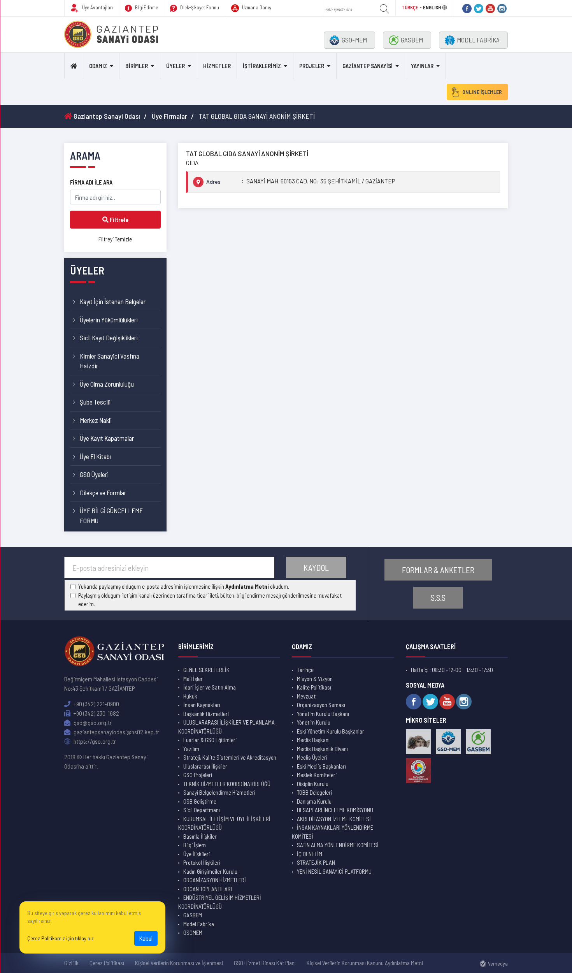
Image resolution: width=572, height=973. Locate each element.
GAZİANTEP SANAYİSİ (367, 65)
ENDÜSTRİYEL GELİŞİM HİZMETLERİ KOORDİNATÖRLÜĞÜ (219, 902)
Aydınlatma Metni (247, 586)
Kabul (146, 938)
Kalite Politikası (314, 687)
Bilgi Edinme (146, 7)
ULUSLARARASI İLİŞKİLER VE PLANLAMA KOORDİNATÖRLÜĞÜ (226, 727)
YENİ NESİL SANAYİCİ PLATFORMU (334, 871)
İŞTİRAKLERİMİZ (262, 65)
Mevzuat (306, 696)
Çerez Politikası (106, 962)
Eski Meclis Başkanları (321, 766)
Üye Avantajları (97, 7)
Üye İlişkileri (196, 853)
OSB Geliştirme (199, 801)
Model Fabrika (198, 923)
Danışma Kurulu (314, 801)
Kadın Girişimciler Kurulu (210, 871)
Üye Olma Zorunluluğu (107, 384)
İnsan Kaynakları (201, 704)
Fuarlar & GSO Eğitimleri (210, 739)
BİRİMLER (136, 65)
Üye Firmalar (169, 116)
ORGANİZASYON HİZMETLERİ (214, 879)
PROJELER (311, 65)
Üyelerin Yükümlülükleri (109, 320)
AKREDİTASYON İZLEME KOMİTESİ (334, 818)
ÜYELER (175, 65)
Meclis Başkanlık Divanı (322, 748)
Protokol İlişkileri (201, 862)
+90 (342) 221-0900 (95, 703)
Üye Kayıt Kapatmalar (107, 438)
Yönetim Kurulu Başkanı (323, 713)
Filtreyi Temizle (115, 239)
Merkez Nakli (96, 420)
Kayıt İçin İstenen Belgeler (113, 301)
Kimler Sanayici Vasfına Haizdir (109, 361)
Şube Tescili (95, 402)
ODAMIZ (98, 65)
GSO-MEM (354, 40)
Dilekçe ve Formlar (103, 492)
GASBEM (412, 40)
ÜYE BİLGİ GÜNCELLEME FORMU (111, 515)
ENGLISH (432, 7)
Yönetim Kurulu (313, 722)
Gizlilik (71, 962)
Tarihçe (305, 669)
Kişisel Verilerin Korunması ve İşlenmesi (179, 962)
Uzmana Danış (256, 7)
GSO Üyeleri (94, 474)
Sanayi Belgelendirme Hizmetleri (219, 792)
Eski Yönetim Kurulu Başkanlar (330, 731)
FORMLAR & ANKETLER (438, 570)
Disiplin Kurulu (312, 783)
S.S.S (438, 597)
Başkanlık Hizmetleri (206, 713)
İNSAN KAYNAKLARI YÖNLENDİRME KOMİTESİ (332, 832)
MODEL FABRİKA (478, 40)
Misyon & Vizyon (315, 678)
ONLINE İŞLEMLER (482, 91)
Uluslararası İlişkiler (205, 766)
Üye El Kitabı (95, 456)
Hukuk (190, 696)
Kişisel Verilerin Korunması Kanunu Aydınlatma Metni (365, 962)
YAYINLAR (422, 65)
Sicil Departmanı (201, 809)
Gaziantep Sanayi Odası (106, 116)
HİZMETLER (217, 65)
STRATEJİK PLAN (316, 862)
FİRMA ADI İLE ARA (91, 182)
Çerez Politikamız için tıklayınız (60, 938)
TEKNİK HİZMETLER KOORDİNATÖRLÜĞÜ (226, 783)
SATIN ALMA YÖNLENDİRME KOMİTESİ (338, 844)
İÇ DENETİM (309, 853)
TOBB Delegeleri (314, 792)
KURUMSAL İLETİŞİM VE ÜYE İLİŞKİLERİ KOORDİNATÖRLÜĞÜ (224, 823)
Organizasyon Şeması (321, 704)
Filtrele (118, 219)
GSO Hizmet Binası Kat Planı (265, 962)
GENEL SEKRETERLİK (206, 669)
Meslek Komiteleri (317, 774)
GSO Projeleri (197, 774)
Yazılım (191, 748)
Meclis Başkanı (313, 739)
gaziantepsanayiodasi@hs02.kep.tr (115, 731)
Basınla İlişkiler (200, 836)
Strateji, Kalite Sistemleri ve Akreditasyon (229, 757)
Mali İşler (193, 678)
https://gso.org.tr (94, 741)
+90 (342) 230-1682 (95, 713)
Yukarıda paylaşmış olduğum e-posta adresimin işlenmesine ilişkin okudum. (183, 586)
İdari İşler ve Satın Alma (209, 687)
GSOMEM (192, 932)
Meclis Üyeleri (312, 757)
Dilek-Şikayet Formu (199, 7)
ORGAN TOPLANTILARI (207, 888)
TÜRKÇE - (412, 7)
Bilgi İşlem (194, 844)
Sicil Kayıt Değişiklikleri (109, 337)
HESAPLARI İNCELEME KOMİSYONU (335, 809)
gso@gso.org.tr (92, 722)
